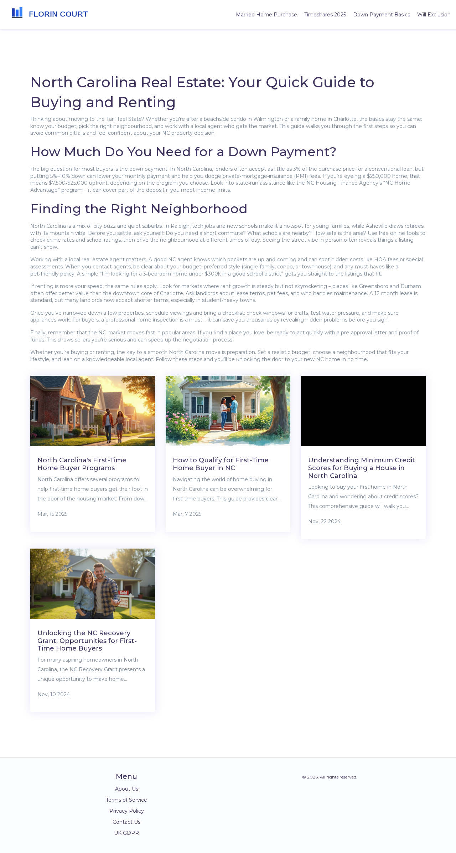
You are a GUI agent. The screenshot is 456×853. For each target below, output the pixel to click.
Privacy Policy (126, 811)
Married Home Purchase (266, 14)
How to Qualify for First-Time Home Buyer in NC (221, 464)
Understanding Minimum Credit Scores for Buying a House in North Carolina (361, 467)
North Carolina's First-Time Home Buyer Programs (81, 464)
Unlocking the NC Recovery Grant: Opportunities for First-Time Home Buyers (87, 640)
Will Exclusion (434, 14)
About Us (126, 789)
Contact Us (126, 822)
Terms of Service (126, 800)
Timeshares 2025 (325, 14)
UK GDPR (126, 833)
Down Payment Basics (381, 14)
